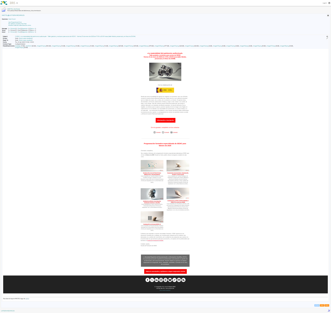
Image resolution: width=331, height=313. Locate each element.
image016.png (257, 46)
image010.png (174, 46)
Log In (325, 3)
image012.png (204, 46)
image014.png (230, 46)
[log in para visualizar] (25, 38)
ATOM (317, 305)
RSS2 (327, 305)
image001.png (41, 46)
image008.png (143, 46)
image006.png (113, 46)
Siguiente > (25, 28)
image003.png (70, 46)
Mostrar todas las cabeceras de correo (19, 25)
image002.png (56, 46)
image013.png (217, 46)
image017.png (271, 46)
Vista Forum (12, 19)
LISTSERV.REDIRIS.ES (8, 311)
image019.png (19, 47)
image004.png (84, 46)
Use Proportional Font (15, 22)
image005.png (99, 46)
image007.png (128, 46)
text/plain (18, 46)
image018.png (284, 46)
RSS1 (322, 305)
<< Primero (12, 28)
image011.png (189, 46)
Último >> (33, 28)
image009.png (159, 46)
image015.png (244, 46)
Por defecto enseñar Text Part (17, 24)
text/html (28, 46)
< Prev (19, 28)
